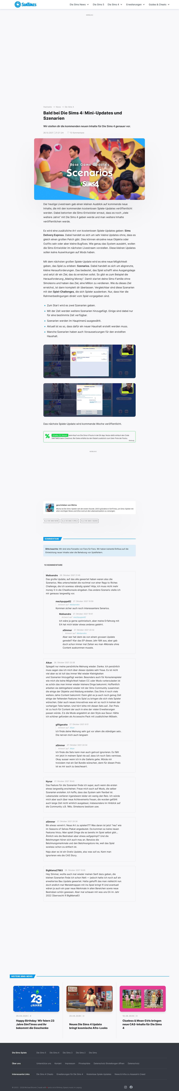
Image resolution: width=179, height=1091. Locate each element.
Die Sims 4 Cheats (44, 1074)
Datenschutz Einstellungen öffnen (109, 1063)
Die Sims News (78, 4)
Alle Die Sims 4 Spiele (70, 521)
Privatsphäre (84, 1063)
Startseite (47, 107)
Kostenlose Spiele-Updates (99, 1074)
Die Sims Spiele (19, 1052)
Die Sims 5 (98, 4)
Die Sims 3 (67, 1052)
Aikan (72, 728)
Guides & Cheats (157, 4)
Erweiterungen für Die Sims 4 (70, 1074)
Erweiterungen (134, 4)
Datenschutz (133, 1063)
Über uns (16, 1063)
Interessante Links (21, 1074)
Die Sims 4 (113, 4)
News (58, 107)
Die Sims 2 (80, 1052)
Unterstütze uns (43, 1063)
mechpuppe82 (79, 617)
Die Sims (93, 1052)
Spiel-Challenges (63, 291)
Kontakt (58, 1063)
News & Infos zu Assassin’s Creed (130, 1074)
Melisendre (74, 604)
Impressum (70, 1063)
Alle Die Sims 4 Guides (89, 521)
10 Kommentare (77, 133)
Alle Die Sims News (51, 521)
